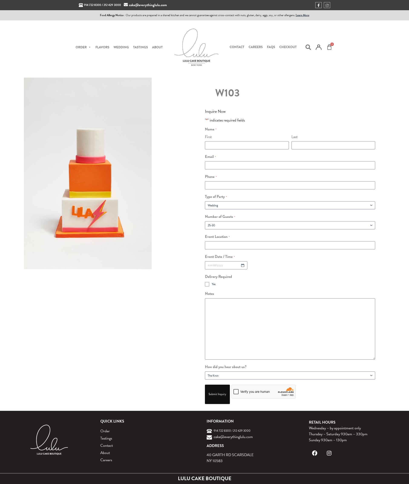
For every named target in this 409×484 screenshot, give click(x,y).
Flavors (102, 47)
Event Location (217, 236)
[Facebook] (315, 453)
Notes (209, 293)
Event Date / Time (220, 256)
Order (105, 431)
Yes (214, 284)
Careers (256, 47)
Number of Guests (220, 216)
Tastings (140, 47)
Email (210, 156)
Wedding (121, 47)
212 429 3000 (112, 5)
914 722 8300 (92, 5)
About (157, 47)
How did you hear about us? (225, 367)
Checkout (288, 47)
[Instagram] (329, 453)
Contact (237, 47)
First (208, 137)
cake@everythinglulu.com (148, 5)
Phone (211, 176)
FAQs (271, 47)
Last (294, 137)
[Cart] (329, 47)
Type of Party (216, 196)
